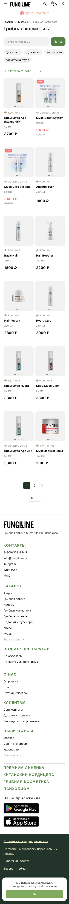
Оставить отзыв (49, 112)
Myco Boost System (49, 117)
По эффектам (13, 656)
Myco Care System (17, 186)
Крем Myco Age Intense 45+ (15, 119)
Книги (8, 628)
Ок (34, 894)
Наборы (9, 604)
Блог (7, 687)
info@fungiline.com (16, 558)
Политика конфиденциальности (26, 841)
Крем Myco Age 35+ (18, 451)
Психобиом (17, 789)
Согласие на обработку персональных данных (30, 851)
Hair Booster (44, 255)
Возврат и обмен (15, 868)
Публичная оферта (17, 861)
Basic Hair (11, 255)
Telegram (10, 564)
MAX (7, 575)
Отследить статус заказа (21, 721)
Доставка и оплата (17, 715)
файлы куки (44, 882)
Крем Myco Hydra (16, 385)
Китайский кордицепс (29, 775)
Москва (9, 738)
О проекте (11, 681)
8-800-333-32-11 (15, 552)
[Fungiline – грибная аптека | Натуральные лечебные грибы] (20, 4)
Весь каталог (14, 639)
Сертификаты (13, 709)
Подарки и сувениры (18, 622)
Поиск (58, 41)
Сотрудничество (15, 693)
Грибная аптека (14, 599)
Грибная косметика (17, 610)
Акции (8, 593)
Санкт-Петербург (16, 743)
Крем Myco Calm (47, 385)
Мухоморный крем (49, 451)
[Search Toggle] (45, 4)
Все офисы (12, 755)
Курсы (8, 633)
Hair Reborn (12, 320)
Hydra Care (43, 320)
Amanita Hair (45, 186)
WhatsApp (10, 569)
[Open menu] (6, 4)
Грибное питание (15, 616)
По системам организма (21, 661)
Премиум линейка (24, 768)
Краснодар (11, 749)
